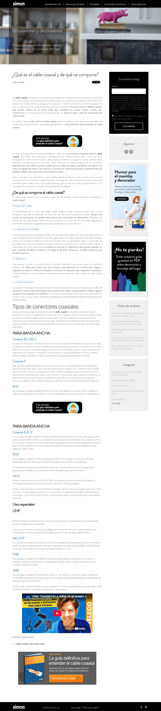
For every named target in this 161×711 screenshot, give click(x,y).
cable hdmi (119, 399)
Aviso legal (75, 707)
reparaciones (119, 385)
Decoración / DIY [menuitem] (53, 4)
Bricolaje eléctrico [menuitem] (75, 4)
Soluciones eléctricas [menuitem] (115, 4)
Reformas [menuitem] (94, 4)
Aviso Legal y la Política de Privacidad (129, 117)
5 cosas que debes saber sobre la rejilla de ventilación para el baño (127, 322)
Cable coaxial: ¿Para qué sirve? (30, 643)
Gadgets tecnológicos (123, 380)
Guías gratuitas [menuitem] (138, 4)
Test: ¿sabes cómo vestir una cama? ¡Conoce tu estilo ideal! (127, 347)
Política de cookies (90, 707)
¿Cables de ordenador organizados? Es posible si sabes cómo (128, 314)
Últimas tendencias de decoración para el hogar (127, 373)
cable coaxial (18, 82)
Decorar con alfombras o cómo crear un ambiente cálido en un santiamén (128, 339)
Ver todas (116, 403)
